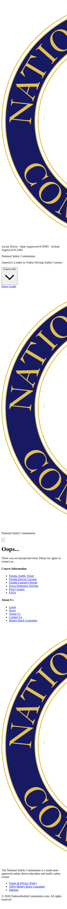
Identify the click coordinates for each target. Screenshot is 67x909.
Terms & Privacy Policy (23, 883)
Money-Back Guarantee (23, 620)
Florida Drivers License (23, 579)
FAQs (12, 592)
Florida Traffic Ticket (21, 575)
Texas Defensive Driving (23, 585)
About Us (14, 613)
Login (12, 286)
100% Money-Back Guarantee (27, 886)
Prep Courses (17, 589)
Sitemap (13, 889)
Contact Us (15, 617)
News (4, 286)
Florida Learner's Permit (23, 582)
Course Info (9, 269)
